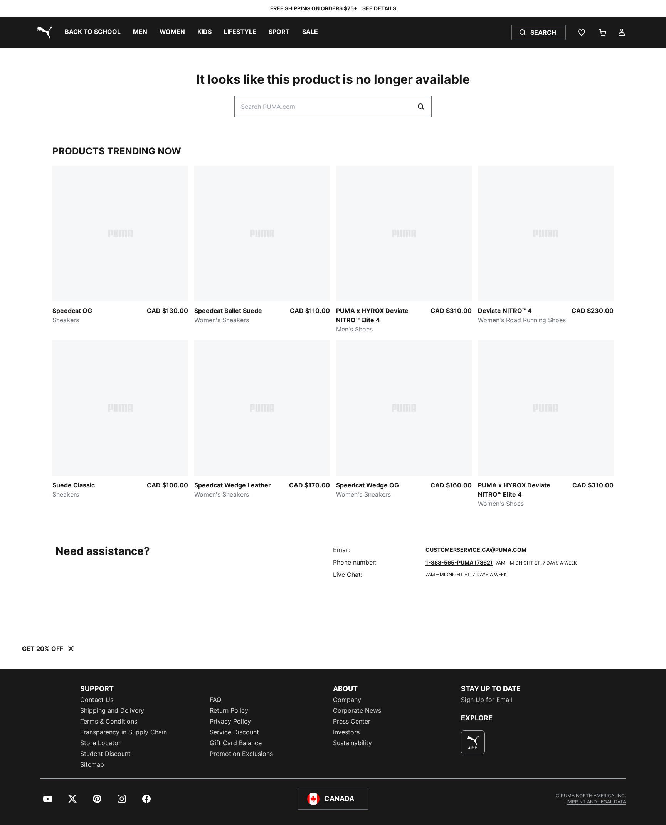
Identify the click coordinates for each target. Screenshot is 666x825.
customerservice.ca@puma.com (476, 549)
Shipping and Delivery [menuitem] (112, 710)
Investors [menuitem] (346, 732)
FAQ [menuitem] (215, 699)
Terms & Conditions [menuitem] (108, 721)
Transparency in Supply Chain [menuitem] (123, 732)
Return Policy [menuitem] (229, 710)
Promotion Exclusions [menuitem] (241, 753)
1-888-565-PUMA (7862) (459, 562)
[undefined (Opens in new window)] (473, 742)
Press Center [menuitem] (351, 721)
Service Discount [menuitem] (234, 732)
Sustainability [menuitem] (352, 743)
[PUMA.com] (43, 32)
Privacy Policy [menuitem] (230, 721)
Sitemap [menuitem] (92, 764)
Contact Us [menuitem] (96, 699)
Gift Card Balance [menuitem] (236, 743)
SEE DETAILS (379, 8)
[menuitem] (93, 32)
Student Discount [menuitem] (105, 753)
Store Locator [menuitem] (100, 743)
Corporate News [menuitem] (357, 710)
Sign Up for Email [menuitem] (486, 699)
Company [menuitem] (347, 699)
